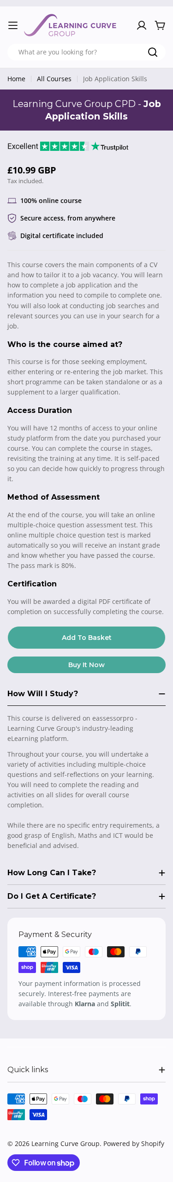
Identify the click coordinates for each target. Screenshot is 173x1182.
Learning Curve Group (65, 1143)
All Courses (54, 78)
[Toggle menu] (12, 25)
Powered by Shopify (133, 1143)
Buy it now (86, 665)
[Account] (141, 25)
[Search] (152, 52)
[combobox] (86, 52)
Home (16, 78)
